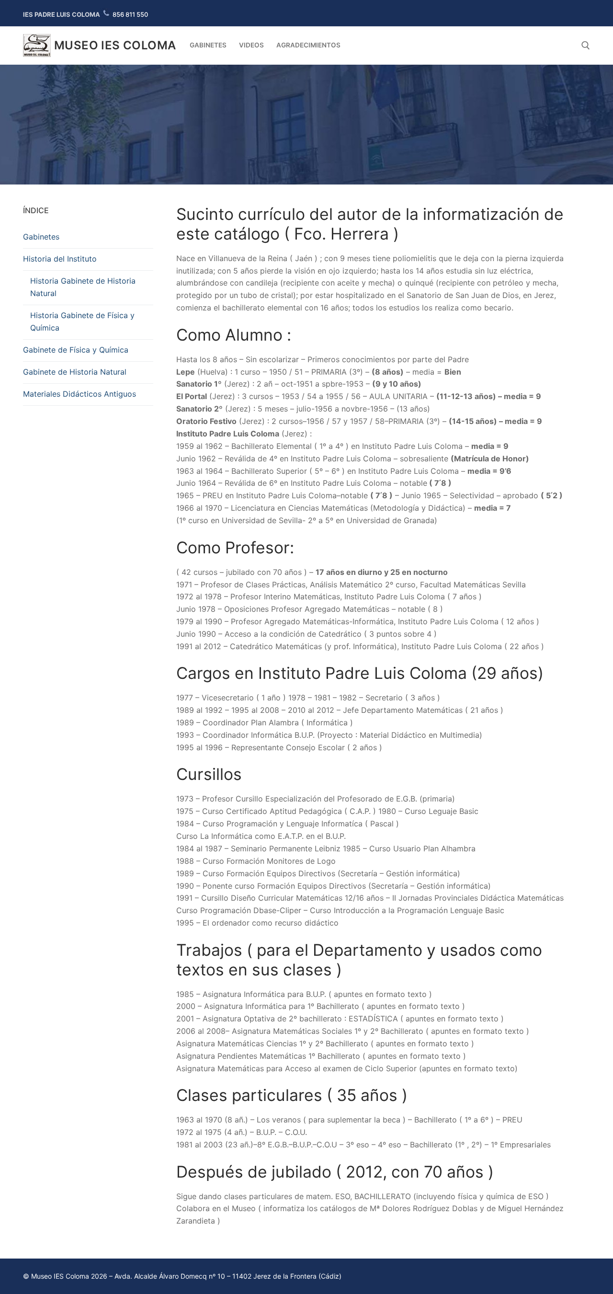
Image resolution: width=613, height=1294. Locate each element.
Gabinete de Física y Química (75, 350)
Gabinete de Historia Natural (74, 372)
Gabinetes (41, 236)
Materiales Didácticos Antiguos (79, 394)
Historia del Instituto (60, 258)
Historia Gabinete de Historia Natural (83, 287)
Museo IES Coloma (115, 45)
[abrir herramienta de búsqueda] (585, 45)
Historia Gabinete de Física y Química (82, 321)
